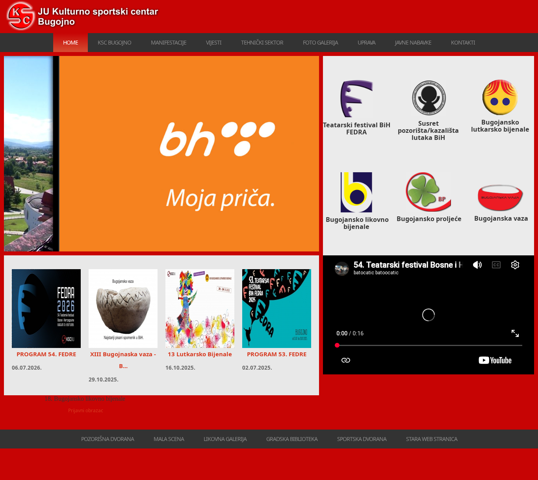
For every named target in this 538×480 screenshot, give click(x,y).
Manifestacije (168, 42)
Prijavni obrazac (85, 410)
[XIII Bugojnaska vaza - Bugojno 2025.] (123, 308)
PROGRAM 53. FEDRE (276, 354)
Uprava (366, 42)
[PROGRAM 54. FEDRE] (46, 308)
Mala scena (169, 439)
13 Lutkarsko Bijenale (200, 354)
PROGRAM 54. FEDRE (46, 354)
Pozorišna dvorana (107, 439)
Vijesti (213, 42)
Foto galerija (320, 42)
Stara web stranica (431, 439)
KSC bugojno (114, 42)
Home (70, 42)
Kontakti (463, 42)
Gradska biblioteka (291, 439)
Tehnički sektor (262, 42)
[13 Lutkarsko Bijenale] (199, 308)
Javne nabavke (413, 42)
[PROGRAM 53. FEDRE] (276, 308)
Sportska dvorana (361, 439)
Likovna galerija (225, 439)
